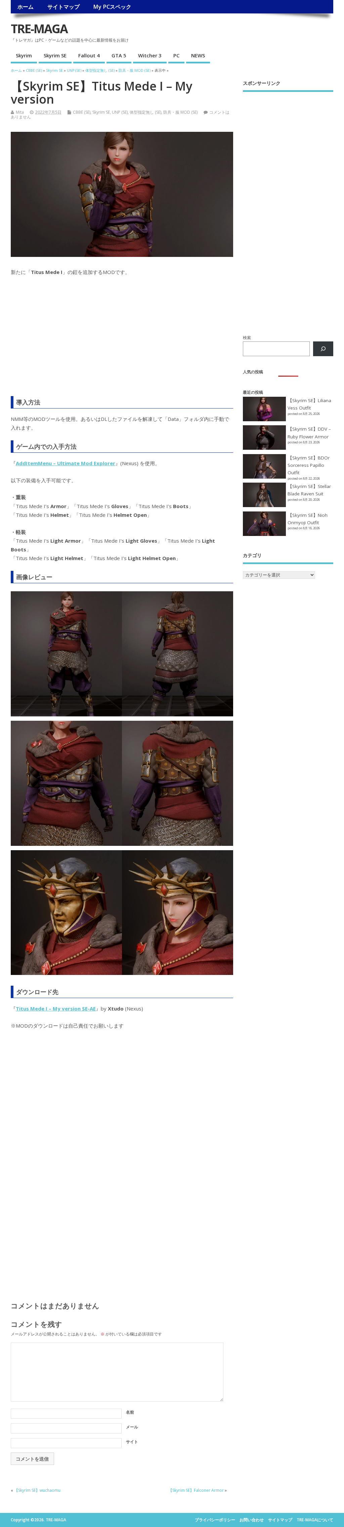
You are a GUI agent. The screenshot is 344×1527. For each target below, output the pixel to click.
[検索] (323, 348)
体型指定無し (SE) (145, 112)
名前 (130, 1412)
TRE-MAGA (39, 28)
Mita (20, 112)
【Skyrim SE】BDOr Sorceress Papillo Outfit (309, 465)
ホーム (25, 6)
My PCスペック (112, 6)
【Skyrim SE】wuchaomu (37, 1490)
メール (132, 1427)
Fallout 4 (89, 55)
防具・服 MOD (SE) (180, 112)
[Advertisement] (122, 340)
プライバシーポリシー (215, 1520)
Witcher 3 (150, 55)
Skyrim (24, 55)
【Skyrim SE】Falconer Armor (196, 1490)
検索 (247, 337)
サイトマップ (63, 6)
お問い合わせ (252, 1520)
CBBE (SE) (81, 112)
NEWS (198, 55)
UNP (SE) (120, 112)
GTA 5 (119, 55)
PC (176, 55)
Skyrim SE (55, 55)
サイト (132, 1441)
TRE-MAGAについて (315, 1520)
